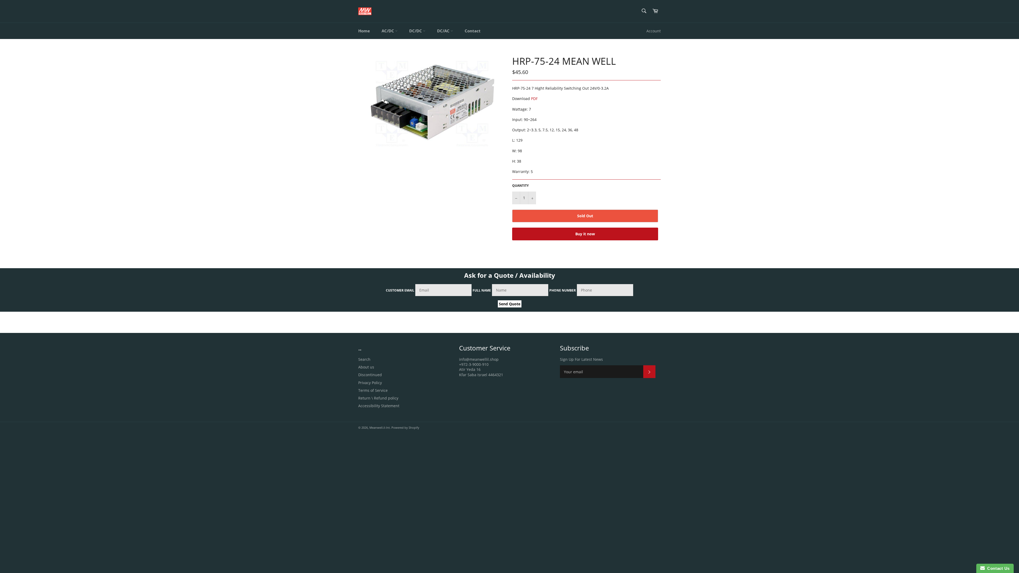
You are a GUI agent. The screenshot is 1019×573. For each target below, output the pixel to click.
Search (364, 359)
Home (364, 30)
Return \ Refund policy (378, 398)
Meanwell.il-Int (379, 427)
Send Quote (509, 303)
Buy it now (585, 233)
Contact (473, 30)
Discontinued (370, 374)
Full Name (482, 290)
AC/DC (388, 30)
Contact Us (997, 568)
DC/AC (444, 30)
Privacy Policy (370, 382)
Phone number (562, 290)
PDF (534, 98)
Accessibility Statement (378, 405)
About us (366, 367)
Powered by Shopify (405, 427)
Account (653, 30)
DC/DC (416, 30)
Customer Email (400, 290)
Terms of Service (373, 390)
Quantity (520, 186)
